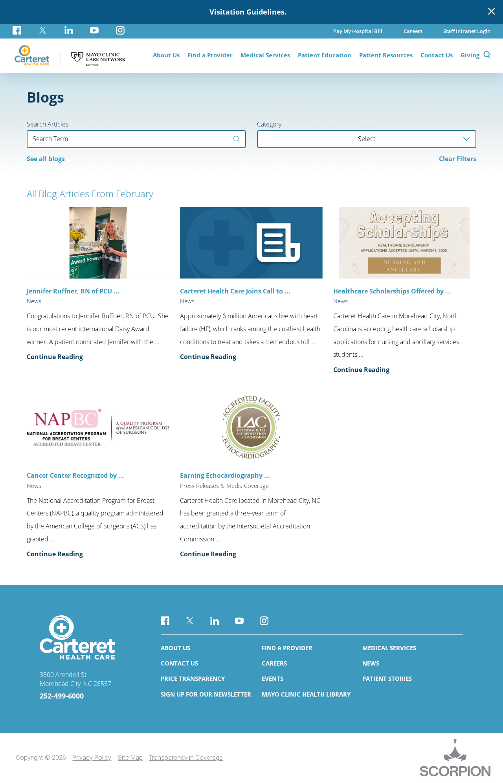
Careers (274, 663)
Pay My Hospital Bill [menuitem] (357, 31)
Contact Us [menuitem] (436, 55)
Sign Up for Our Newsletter (206, 694)
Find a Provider (287, 648)
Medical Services (389, 648)
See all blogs (46, 158)
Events (272, 678)
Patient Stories (387, 678)
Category (269, 124)
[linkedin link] (69, 30)
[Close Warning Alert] (492, 11)
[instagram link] (120, 30)
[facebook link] (21, 30)
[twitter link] (43, 30)
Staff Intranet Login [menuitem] (466, 31)
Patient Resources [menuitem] (386, 55)
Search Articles (47, 124)
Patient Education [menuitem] (324, 55)
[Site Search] (486, 56)
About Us (175, 648)
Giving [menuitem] (470, 55)
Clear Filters (457, 158)
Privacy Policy (91, 757)
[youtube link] (95, 30)
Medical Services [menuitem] (265, 55)
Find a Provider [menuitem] (210, 55)
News (370, 663)
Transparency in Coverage (186, 757)
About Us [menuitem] (166, 55)
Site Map (130, 757)
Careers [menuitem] (413, 31)
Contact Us (179, 663)
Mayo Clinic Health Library (306, 694)
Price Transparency (193, 678)
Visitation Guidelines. (247, 12)
